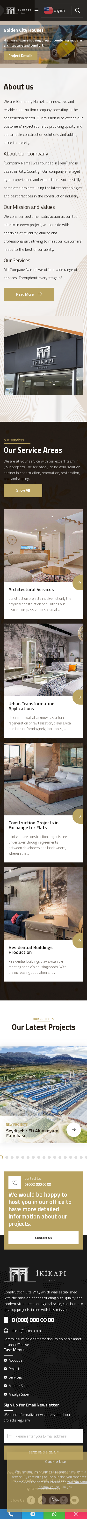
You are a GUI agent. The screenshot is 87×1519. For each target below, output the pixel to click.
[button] (6, 1157)
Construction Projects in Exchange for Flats (33, 825)
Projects (15, 1369)
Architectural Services (31, 589)
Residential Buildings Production (30, 949)
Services (15, 1377)
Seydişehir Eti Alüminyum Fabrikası (32, 1133)
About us (15, 1360)
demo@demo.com (26, 1330)
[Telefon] (11, 1514)
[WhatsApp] (54, 1514)
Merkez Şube (19, 1386)
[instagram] (76, 1514)
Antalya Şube (19, 1394)
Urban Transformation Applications (31, 706)
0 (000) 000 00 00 (37, 1184)
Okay (55, 1499)
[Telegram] (33, 1514)
